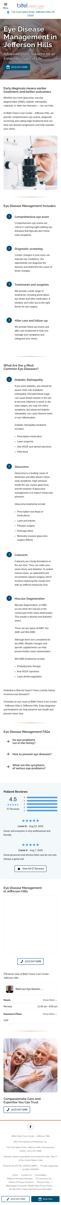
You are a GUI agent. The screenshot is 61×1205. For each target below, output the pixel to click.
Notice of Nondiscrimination (20, 1178)
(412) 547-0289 (34, 1151)
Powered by (20, 1166)
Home (15, 1175)
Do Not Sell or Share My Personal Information (30, 1189)
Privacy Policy (43, 1182)
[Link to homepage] (30, 6)
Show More (49, 1000)
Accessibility (40, 1175)
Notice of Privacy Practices (21, 1182)
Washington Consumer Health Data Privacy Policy (29, 1185)
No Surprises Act (44, 1178)
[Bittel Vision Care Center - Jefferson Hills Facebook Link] (30, 1127)
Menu (5, 8)
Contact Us (26, 1175)
